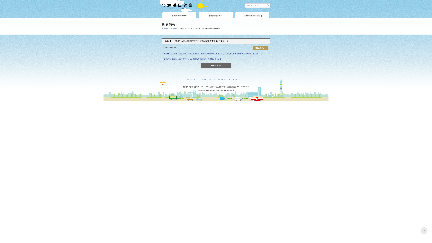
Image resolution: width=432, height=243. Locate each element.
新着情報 (174, 28)
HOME (166, 28)
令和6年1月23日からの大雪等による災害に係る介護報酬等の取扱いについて (192, 59)
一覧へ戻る (216, 65)
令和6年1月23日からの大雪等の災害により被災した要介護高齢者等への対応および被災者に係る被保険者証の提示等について (211, 54)
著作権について (206, 79)
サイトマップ (222, 79)
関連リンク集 (191, 79)
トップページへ (237, 79)
